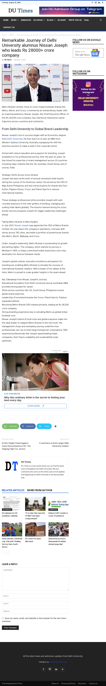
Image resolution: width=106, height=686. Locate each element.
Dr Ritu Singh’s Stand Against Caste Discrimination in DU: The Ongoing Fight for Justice (16, 446)
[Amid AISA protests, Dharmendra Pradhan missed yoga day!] (58, 529)
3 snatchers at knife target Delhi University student (54, 444)
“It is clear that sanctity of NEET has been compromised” (35, 516)
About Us (55, 683)
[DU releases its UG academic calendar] (12, 504)
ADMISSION (26, 20)
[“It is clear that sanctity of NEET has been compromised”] (35, 504)
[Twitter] (102, 2)
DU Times (7, 60)
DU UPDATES (7, 509)
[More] (55, 426)
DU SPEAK (38, 20)
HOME (6, 20)
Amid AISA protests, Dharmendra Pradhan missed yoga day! (57, 541)
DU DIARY (62, 20)
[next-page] (8, 552)
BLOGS (50, 20)
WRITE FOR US (75, 20)
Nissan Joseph (21, 225)
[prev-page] (3, 552)
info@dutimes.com (58, 662)
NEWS (13, 20)
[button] (100, 20)
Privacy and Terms (68, 683)
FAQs (86, 20)
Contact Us (93, 683)
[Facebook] (92, 2)
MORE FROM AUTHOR (39, 490)
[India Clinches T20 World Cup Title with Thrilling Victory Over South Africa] (12, 529)
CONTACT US (9, 27)
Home (4, 35)
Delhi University (14, 138)
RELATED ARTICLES (13, 490)
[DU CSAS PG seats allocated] (35, 529)
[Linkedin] (99, 2)
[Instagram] (95, 2)
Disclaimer (82, 683)
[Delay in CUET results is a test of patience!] (58, 504)
